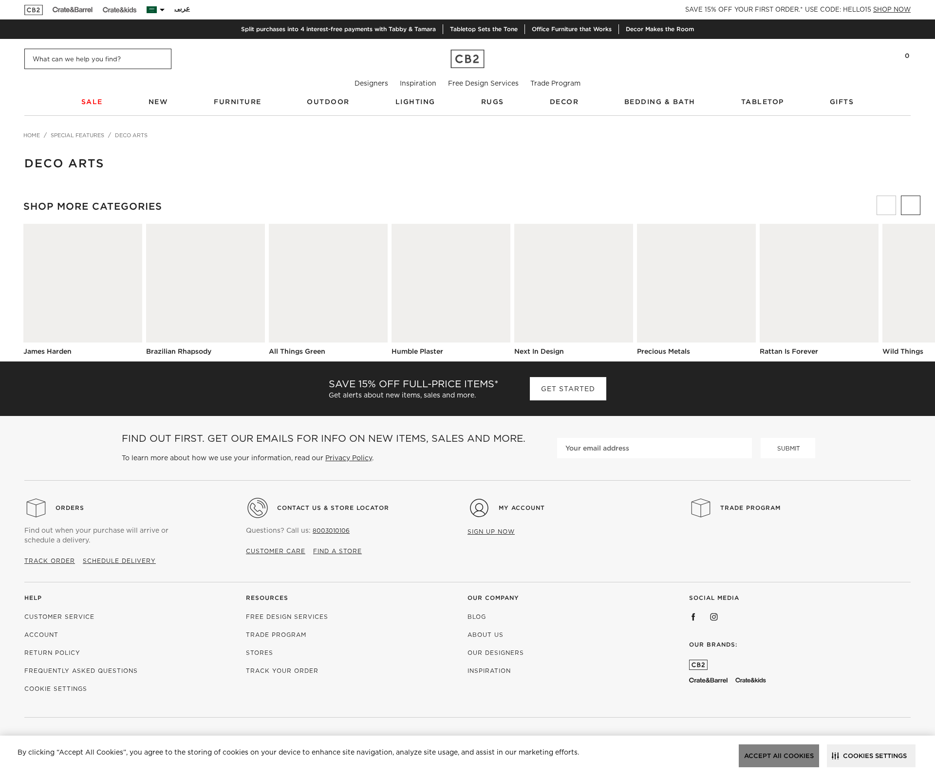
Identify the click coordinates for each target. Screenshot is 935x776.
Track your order (282, 670)
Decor (564, 101)
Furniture (238, 101)
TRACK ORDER (49, 560)
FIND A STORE (337, 551)
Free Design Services (483, 83)
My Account (522, 507)
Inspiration (418, 83)
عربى (182, 8)
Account (41, 634)
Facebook (693, 617)
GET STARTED (568, 389)
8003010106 (331, 530)
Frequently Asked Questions (81, 670)
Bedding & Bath (659, 101)
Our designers (496, 652)
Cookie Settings (55, 688)
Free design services (287, 616)
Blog (477, 616)
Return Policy (52, 652)
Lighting (415, 101)
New (158, 101)
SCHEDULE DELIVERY (119, 560)
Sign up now (491, 531)
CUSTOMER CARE (275, 551)
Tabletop (762, 101)
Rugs (492, 101)
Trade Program (555, 83)
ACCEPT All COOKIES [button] (779, 756)
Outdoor (328, 101)
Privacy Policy (348, 458)
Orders (70, 507)
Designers (371, 83)
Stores (259, 652)
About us (486, 634)
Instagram (714, 617)
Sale (92, 101)
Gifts (842, 101)
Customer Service (59, 616)
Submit (788, 448)
